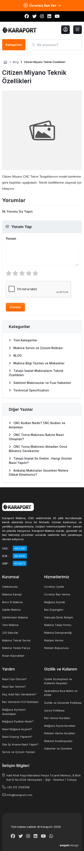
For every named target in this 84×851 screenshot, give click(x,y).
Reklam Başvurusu (56, 648)
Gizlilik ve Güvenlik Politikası (63, 702)
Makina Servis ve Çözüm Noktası (37, 348)
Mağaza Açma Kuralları (59, 725)
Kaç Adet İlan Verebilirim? (19, 694)
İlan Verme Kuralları (57, 718)
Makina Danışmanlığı (58, 632)
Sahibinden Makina (15, 617)
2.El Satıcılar (10, 632)
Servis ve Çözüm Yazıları (18, 752)
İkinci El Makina (12, 602)
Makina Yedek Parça (16, 648)
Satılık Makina (11, 609)
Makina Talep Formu (57, 625)
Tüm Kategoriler (24, 340)
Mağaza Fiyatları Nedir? (18, 721)
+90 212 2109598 (18, 787)
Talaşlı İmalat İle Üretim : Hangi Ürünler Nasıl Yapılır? (40, 461)
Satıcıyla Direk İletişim (58, 617)
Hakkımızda (9, 586)
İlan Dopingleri (53, 609)
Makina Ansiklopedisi (58, 741)
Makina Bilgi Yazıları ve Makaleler (38, 363)
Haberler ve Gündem (58, 748)
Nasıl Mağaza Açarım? (17, 729)
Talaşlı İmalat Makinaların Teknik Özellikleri (36, 373)
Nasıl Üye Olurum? (14, 679)
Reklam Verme (53, 640)
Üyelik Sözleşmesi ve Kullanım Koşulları (58, 681)
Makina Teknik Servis (16, 640)
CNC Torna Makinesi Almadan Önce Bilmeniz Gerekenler (38, 449)
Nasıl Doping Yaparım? (17, 736)
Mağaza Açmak (54, 602)
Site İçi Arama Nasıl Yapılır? (20, 744)
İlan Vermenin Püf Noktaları (20, 702)
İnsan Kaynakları (13, 655)
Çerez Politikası (54, 710)
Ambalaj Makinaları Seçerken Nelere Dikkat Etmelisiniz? (38, 473)
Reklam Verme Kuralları (59, 733)
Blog (16, 62)
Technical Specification (30, 390)
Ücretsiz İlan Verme (57, 594)
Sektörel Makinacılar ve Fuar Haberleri (41, 383)
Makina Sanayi (12, 594)
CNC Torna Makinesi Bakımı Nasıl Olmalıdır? (36, 437)
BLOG (17, 355)
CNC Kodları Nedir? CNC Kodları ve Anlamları (37, 425)
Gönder (15, 307)
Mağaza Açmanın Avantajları (14, 712)
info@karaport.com (19, 795)
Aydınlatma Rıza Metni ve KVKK (61, 693)
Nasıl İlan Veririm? (14, 686)
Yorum (11, 238)
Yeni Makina (10, 625)
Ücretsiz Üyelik (54, 586)
